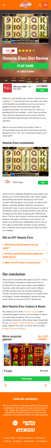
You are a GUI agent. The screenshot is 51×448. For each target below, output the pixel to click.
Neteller (15, 323)
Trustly (21, 323)
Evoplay (5, 328)
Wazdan (22, 328)
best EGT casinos (30, 312)
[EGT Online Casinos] (9, 51)
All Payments (29, 441)
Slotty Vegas (18, 182)
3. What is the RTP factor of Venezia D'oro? (21, 262)
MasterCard (32, 323)
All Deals (7, 441)
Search (40, 5)
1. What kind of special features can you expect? (20, 246)
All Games (17, 441)
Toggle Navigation (4, 5)
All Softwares (42, 441)
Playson (13, 328)
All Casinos (40, 438)
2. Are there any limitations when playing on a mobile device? (23, 255)
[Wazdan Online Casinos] (44, 370)
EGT (12, 101)
